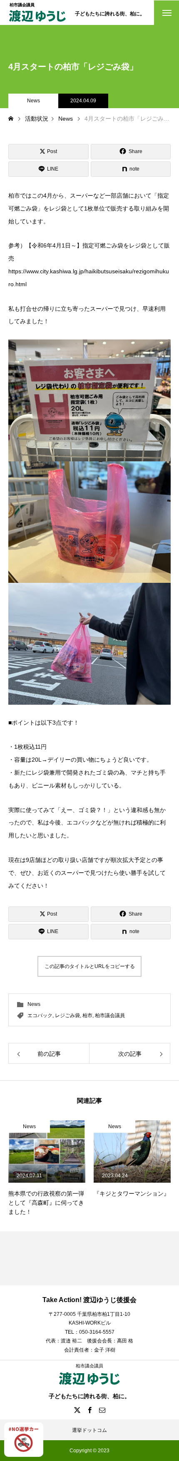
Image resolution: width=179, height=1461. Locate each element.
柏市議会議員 (110, 1015)
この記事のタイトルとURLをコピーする (90, 966)
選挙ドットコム (89, 1430)
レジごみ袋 (67, 1015)
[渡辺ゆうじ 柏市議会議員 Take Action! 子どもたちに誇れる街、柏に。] (37, 22)
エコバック (39, 1015)
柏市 (87, 1015)
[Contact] (102, 1410)
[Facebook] (89, 1410)
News (33, 101)
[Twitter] (77, 1410)
